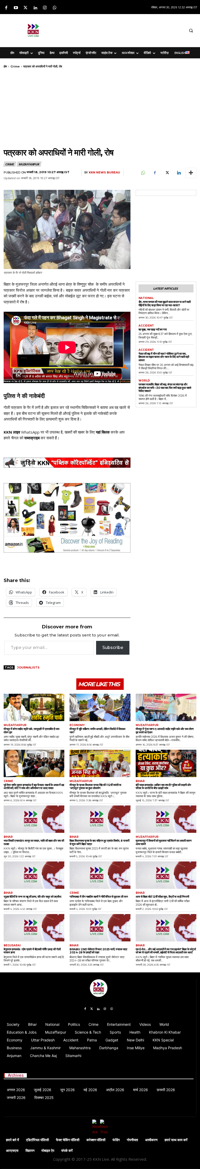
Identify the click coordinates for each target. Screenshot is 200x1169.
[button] (190, 30)
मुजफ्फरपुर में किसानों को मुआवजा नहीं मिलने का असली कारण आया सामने (164, 842)
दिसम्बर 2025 (44, 1097)
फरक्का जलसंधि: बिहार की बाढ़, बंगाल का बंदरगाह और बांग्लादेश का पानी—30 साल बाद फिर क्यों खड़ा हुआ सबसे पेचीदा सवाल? (165, 388)
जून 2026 (67, 1089)
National (146, 298)
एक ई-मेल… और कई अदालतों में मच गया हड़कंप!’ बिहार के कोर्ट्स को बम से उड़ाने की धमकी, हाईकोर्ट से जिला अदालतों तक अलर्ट (166, 950)
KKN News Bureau (104, 172)
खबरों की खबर (75, 432)
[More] (190, 173)
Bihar (140, 781)
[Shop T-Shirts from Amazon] (67, 518)
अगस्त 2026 (16, 1089)
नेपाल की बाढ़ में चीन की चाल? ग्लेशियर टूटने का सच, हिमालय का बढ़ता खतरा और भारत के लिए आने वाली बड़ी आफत (164, 357)
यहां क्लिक (103, 432)
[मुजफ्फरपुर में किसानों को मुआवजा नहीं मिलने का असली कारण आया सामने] (166, 819)
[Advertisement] (130, 29)
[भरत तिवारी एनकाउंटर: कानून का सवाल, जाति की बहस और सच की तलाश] (34, 819)
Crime (15, 66)
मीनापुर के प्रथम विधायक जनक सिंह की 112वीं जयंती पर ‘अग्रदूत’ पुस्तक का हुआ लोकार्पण (95, 786)
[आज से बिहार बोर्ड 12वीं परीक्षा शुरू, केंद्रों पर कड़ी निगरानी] (166, 875)
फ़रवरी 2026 (166, 1089)
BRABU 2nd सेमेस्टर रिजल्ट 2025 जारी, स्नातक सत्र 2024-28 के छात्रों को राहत (98, 950)
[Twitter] (25, 7)
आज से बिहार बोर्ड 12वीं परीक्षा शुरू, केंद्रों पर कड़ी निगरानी (162, 896)
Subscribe (112, 647)
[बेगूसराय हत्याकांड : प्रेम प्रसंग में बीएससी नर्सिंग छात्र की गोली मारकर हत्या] (34, 927)
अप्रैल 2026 (115, 1089)
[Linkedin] (35, 7)
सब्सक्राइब (32, 437)
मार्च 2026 (140, 1089)
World (144, 380)
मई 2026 (90, 1089)
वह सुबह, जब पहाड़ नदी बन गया (153, 329)
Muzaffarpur (28, 164)
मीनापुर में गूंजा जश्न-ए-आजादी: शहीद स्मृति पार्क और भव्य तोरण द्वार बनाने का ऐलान (165, 730)
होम (5, 66)
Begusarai (12, 945)
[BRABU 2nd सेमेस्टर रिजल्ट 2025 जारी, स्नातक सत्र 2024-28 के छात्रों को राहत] (100, 927)
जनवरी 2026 (16, 1097)
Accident (146, 325)
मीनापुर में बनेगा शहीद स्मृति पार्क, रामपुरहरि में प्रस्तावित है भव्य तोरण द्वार (31, 730)
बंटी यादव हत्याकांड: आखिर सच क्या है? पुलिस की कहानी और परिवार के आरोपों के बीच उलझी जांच (163, 786)
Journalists (28, 667)
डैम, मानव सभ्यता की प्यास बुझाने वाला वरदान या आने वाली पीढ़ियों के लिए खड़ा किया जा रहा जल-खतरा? (165, 303)
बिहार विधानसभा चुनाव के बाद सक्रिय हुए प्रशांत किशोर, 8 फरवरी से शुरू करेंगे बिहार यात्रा (99, 842)
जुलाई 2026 (42, 1089)
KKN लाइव (12, 432)
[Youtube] (15, 7)
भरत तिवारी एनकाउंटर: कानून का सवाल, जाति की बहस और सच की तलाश (34, 842)
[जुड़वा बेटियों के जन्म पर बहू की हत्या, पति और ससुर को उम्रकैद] (34, 875)
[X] (166, 173)
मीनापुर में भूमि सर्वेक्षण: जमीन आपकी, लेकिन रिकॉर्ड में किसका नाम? (97, 730)
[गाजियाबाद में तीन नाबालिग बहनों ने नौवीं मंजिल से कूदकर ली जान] (100, 875)
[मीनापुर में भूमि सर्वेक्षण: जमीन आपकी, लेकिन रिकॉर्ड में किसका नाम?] (100, 707)
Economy (77, 725)
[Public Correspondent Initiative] (67, 463)
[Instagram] (44, 7)
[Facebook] (6, 7)
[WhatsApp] (143, 173)
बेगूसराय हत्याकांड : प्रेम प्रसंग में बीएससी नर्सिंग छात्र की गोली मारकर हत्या (32, 950)
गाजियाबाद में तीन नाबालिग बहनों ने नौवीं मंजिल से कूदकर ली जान (99, 896)
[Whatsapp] (54, 7)
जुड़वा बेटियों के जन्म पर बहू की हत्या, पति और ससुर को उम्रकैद (32, 896)
